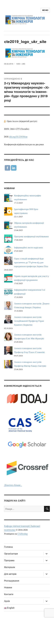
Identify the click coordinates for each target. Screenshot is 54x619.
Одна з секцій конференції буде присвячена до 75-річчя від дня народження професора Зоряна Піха (31, 262)
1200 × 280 (20, 63)
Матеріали (9, 567)
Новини (8, 587)
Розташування (11, 580)
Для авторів (10, 573)
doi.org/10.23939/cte (18, 136)
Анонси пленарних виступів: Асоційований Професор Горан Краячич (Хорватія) (29, 321)
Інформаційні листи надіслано (28, 247)
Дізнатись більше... (13, 485)
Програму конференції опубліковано (31, 236)
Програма (9, 560)
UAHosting (23, 533)
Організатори (11, 553)
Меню (45, 10)
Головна (8, 546)
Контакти (8, 594)
